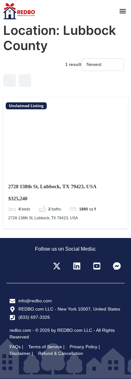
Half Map (24, 80)
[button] (122, 11)
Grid (9, 80)
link (65, 162)
